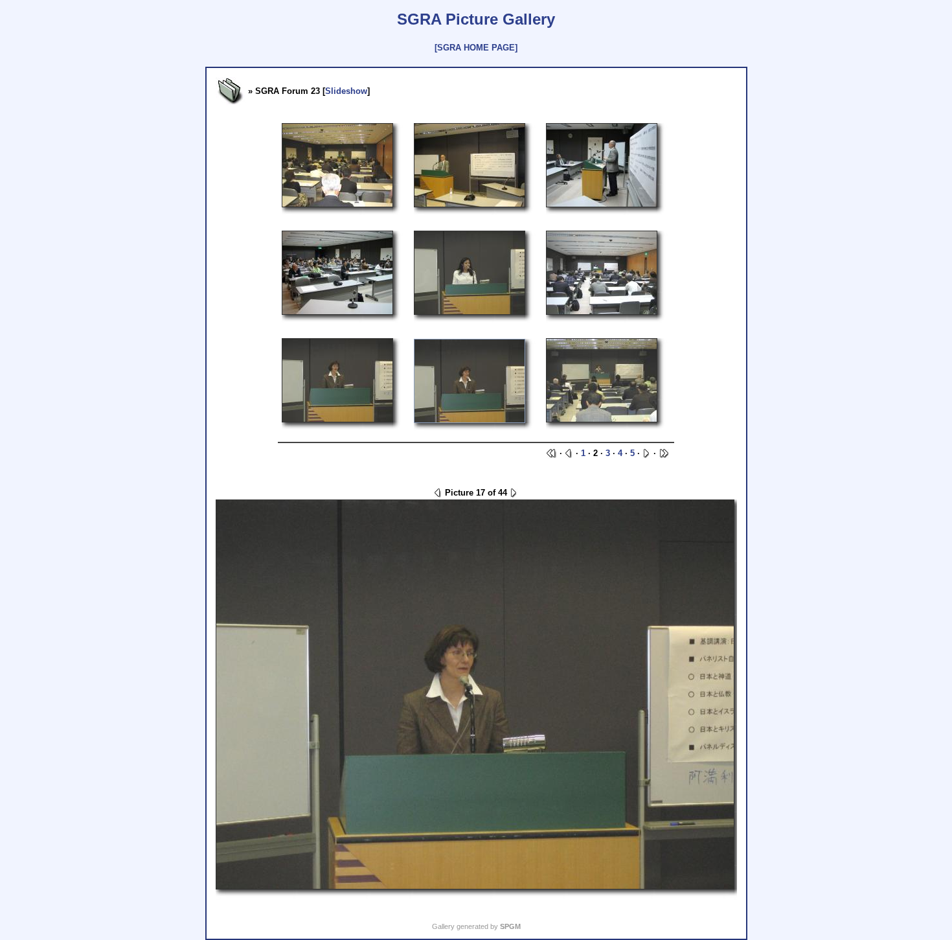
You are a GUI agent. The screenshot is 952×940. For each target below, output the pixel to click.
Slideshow (346, 91)
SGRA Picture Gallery (476, 19)
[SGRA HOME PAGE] (476, 47)
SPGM (510, 926)
